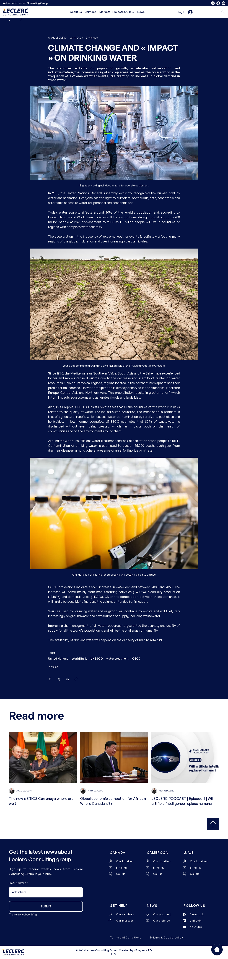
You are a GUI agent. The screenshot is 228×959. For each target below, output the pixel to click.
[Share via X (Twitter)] (58, 679)
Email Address (17, 883)
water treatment (117, 658)
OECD (136, 658)
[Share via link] (76, 679)
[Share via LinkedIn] (67, 679)
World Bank (79, 658)
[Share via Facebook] (49, 679)
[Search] (220, 12)
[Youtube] (223, 3)
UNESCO (96, 658)
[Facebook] (218, 3)
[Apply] (213, 824)
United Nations (58, 658)
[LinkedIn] (213, 3)
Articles (53, 666)
